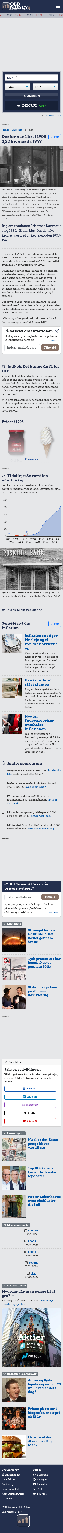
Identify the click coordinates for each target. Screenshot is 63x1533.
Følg (56, 137)
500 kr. (33, 1262)
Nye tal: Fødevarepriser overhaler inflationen (39, 722)
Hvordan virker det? (53, 115)
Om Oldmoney (10, 1470)
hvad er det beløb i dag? (41, 828)
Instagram (32, 1104)
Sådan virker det (11, 1474)
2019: (43, 15)
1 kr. (33, 1273)
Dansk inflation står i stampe (39, 682)
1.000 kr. (33, 1230)
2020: (21, 15)
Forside (5, 130)
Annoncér (7, 1498)
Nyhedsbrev (8, 1479)
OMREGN (33, 95)
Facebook (32, 1088)
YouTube (31, 1121)
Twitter (32, 1113)
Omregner (17, 130)
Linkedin (31, 1096)
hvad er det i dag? (35, 787)
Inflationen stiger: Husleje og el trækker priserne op (42, 642)
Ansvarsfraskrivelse (13, 1494)
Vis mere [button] (31, 459)
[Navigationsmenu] (57, 6)
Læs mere (54, 340)
